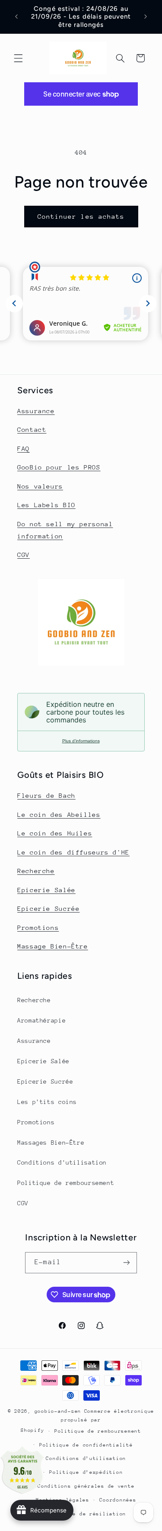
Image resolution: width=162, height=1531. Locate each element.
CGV (23, 554)
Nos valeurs (40, 486)
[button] (18, 58)
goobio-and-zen (58, 1411)
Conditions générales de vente (86, 1486)
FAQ (23, 448)
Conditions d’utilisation (86, 1458)
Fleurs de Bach (46, 795)
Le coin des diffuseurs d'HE (73, 852)
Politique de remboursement (65, 1182)
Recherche (36, 870)
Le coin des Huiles (54, 833)
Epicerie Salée (46, 889)
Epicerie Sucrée (48, 908)
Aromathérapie (41, 1020)
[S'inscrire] (126, 1262)
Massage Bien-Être (52, 946)
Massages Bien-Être (50, 1142)
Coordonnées (117, 1500)
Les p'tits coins (47, 1101)
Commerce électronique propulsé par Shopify (87, 1420)
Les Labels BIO (46, 504)
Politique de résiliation (86, 1514)
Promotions (38, 927)
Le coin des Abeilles (59, 814)
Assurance (36, 410)
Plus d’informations (81, 740)
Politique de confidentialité (86, 1445)
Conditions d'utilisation (62, 1162)
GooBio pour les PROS (59, 467)
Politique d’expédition (86, 1472)
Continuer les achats (81, 216)
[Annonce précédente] (16, 16)
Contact (31, 429)
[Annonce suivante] (145, 16)
